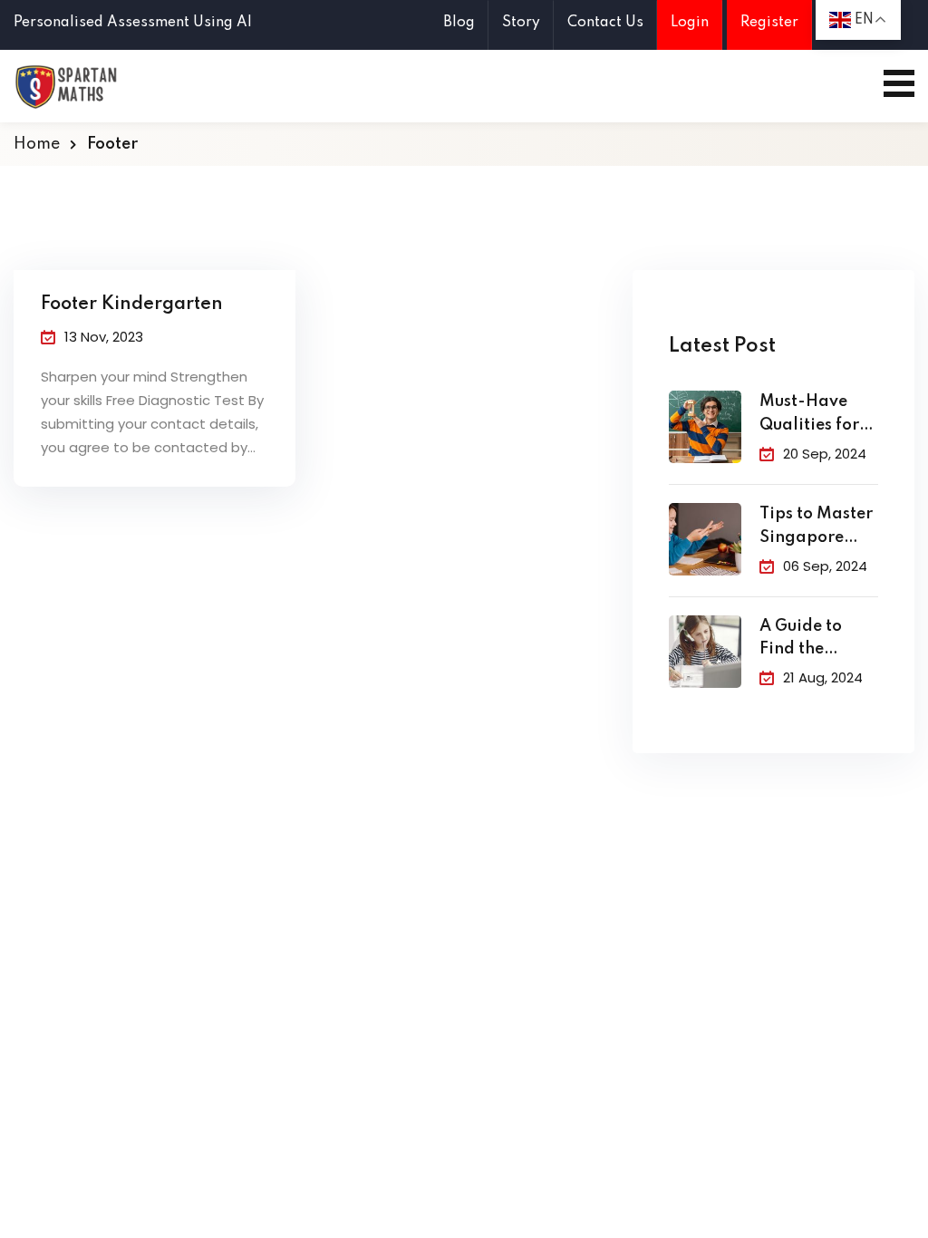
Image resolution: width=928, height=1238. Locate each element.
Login (690, 22)
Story (521, 22)
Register (769, 22)
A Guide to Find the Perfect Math (810, 640)
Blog (459, 22)
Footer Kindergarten (132, 304)
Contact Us (605, 22)
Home (37, 144)
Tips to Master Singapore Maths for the (816, 528)
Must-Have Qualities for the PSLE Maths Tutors (810, 415)
